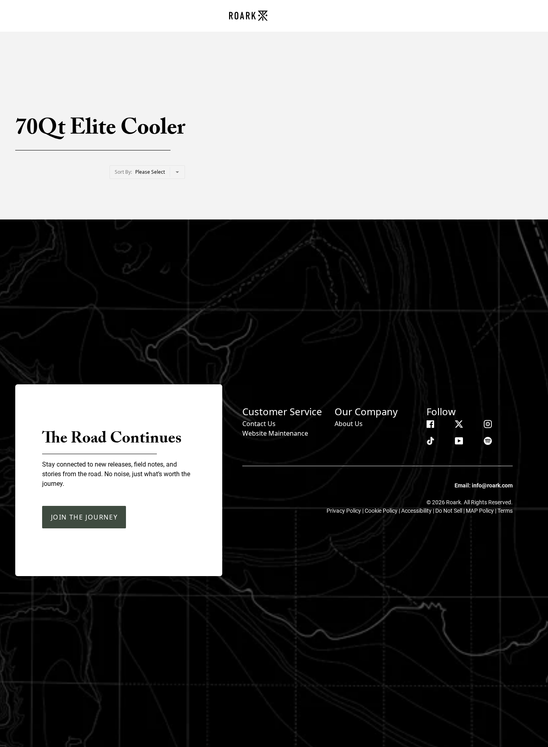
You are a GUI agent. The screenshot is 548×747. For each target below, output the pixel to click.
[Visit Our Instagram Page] (488, 424)
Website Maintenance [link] (275, 433)
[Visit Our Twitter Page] (459, 424)
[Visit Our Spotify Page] (488, 441)
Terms (505, 510)
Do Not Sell (449, 510)
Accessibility (417, 510)
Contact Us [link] (259, 423)
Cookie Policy (382, 510)
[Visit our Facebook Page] (430, 424)
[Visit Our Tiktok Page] (430, 441)
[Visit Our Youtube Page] (459, 441)
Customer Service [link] (282, 411)
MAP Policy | (481, 510)
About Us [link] (349, 423)
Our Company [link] (366, 411)
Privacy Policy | (346, 510)
